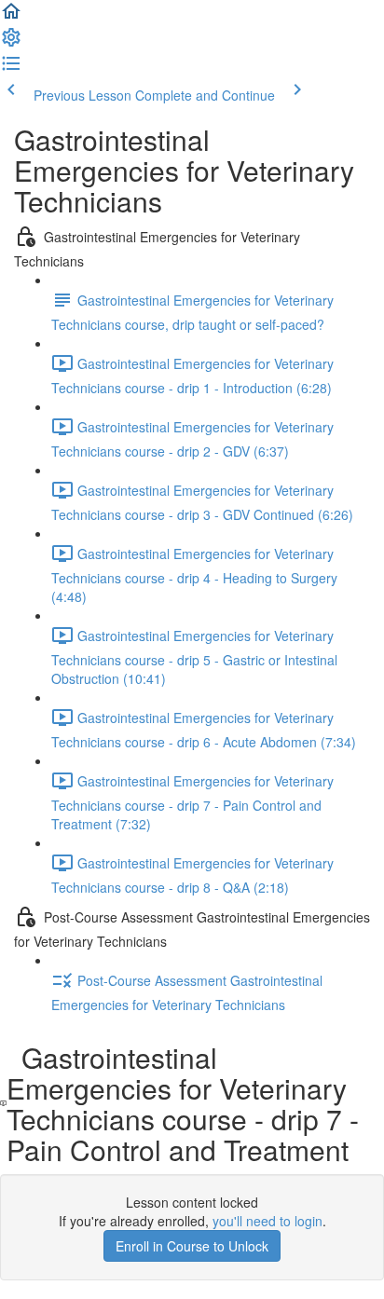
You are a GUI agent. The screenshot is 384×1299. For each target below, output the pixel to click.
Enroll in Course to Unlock (192, 1246)
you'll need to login (267, 1220)
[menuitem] (11, 43)
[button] (11, 16)
